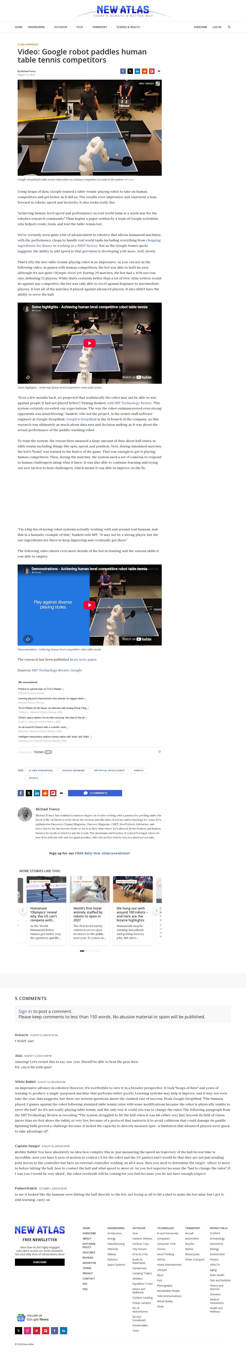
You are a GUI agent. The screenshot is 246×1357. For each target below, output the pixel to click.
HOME (19, 27)
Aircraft (189, 1233)
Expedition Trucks (142, 1283)
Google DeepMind (73, 770)
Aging (213, 1270)
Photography (164, 1285)
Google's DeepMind (81, 419)
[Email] (159, 71)
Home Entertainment (169, 1264)
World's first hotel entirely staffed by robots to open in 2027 (88, 914)
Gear (135, 1233)
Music (160, 1275)
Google (76, 670)
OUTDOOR (60, 27)
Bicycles (189, 1243)
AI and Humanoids (28, 44)
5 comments (98, 793)
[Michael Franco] (25, 814)
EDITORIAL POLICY (89, 1245)
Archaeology (217, 1238)
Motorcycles (192, 1254)
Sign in (25, 1011)
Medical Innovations (217, 1301)
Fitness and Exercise (216, 1287)
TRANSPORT (99, 27)
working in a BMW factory (77, 245)
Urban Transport (194, 1259)
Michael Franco (48, 809)
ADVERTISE (89, 1263)
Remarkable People (168, 1290)
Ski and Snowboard (139, 1318)
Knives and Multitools (138, 1290)
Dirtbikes (137, 1278)
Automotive (192, 1238)
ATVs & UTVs (140, 1254)
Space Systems (116, 1264)
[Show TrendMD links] (159, 751)
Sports (33, 778)
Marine (189, 1249)
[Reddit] (144, 71)
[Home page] (123, 10)
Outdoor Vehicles (142, 1238)
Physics (214, 1259)
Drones (161, 1249)
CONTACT (89, 1278)
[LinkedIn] (137, 71)
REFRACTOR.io (219, 1228)
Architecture (115, 1233)
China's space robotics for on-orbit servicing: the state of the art (51, 717)
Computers (163, 1238)
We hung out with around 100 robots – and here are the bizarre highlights (132, 914)
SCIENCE (215, 1233)
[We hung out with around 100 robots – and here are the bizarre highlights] (133, 889)
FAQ (85, 1289)
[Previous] (23, 910)
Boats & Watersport (139, 1261)
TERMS (87, 1268)
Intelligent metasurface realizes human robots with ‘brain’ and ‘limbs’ (54, 736)
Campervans (139, 1268)
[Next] (156, 910)
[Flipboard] (152, 71)
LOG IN (217, 27)
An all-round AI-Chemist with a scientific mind (42, 727)
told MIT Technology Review (128, 403)
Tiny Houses (139, 1249)
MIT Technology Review (50, 670)
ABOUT (87, 1238)
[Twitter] (130, 71)
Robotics (113, 1259)
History (161, 1259)
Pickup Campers (141, 1303)
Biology (214, 1249)
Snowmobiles (140, 1325)
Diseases (215, 1294)
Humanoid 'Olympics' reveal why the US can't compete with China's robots (43, 916)
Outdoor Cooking (142, 1297)
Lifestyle (162, 1270)
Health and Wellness (216, 1309)
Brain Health (217, 1275)
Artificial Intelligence (109, 770)
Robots (139, 770)
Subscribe (39, 1262)
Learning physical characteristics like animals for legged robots (51, 698)
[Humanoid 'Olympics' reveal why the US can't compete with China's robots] (46, 889)
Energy (111, 1238)
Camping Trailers (142, 1273)
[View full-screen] (158, 83)
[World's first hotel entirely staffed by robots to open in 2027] (89, 889)
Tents (135, 1330)
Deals (160, 1306)
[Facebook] (123, 71)
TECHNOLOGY (165, 1228)
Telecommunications (169, 1296)
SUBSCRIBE (200, 27)
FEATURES (89, 1252)
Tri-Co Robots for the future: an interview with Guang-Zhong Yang (52, 708)
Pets (159, 1280)
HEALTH (215, 1264)
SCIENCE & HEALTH (128, 27)
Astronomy (216, 1243)
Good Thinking (165, 1254)
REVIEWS (88, 1257)
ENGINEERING (36, 27)
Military (112, 1254)
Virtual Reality (165, 1301)
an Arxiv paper (85, 659)
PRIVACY (88, 1273)
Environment (217, 1254)
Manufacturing (116, 1243)
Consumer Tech (166, 1243)
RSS (85, 1283)
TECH (79, 27)
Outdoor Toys (140, 1243)
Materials (113, 1249)
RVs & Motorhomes (140, 1309)
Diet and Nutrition (220, 1280)
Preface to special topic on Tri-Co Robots (39, 689)
